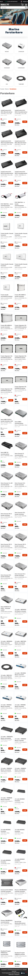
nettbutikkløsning (17, 973)
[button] (23, 973)
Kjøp (10, 121)
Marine (7, 89)
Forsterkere (13, 89)
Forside (2, 89)
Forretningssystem (6, 973)
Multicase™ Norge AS (14, 974)
